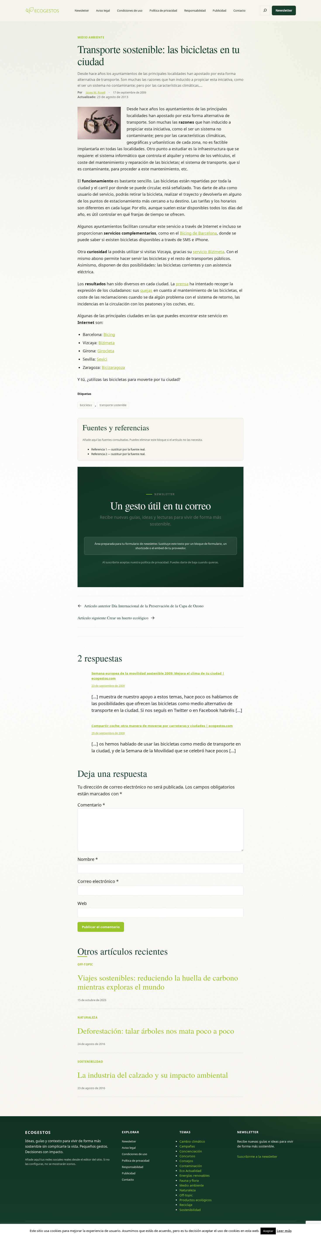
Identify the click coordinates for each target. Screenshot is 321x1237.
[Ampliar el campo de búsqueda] (265, 10)
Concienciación (190, 1151)
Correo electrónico (98, 881)
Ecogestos (38, 1132)
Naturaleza (87, 1017)
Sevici (102, 359)
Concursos (187, 1156)
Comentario (91, 805)
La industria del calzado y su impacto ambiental (153, 1074)
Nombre (88, 859)
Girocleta (105, 350)
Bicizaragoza (113, 367)
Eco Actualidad (190, 1171)
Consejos (186, 1161)
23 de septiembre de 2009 (108, 686)
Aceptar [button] (268, 1231)
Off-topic (85, 964)
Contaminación (190, 1166)
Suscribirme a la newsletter (257, 1156)
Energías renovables (194, 1175)
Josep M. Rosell (95, 92)
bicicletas (86, 405)
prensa (182, 283)
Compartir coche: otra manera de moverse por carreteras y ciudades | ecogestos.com (162, 725)
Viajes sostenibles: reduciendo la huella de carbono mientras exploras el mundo (158, 982)
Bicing (109, 334)
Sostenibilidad (90, 1062)
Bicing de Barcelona (198, 233)
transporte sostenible (113, 405)
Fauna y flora (189, 1180)
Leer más (284, 1230)
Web (82, 903)
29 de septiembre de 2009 (108, 733)
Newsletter (284, 10)
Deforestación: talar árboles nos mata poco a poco (156, 1030)
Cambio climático (192, 1141)
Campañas (187, 1146)
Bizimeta (106, 342)
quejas (146, 290)
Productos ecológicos (195, 1200)
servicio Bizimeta (208, 251)
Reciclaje (185, 1205)
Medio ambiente (91, 37)
